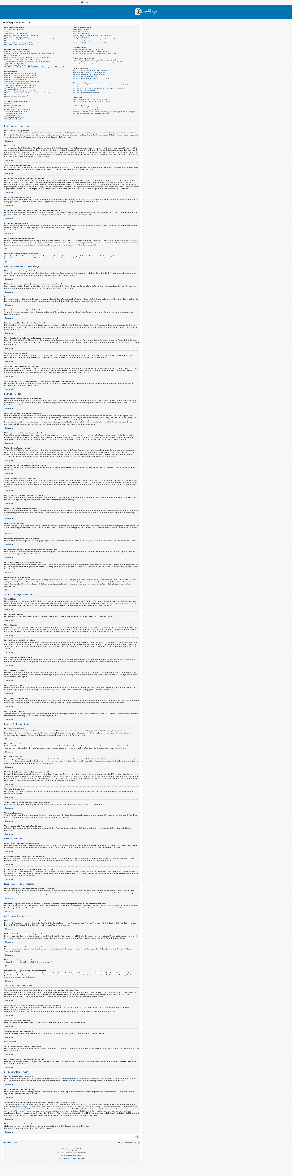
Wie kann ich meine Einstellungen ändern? (17, 51)
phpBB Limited (126, 327)
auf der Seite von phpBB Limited (70, 1081)
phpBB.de (7, 329)
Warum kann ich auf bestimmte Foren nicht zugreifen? (21, 85)
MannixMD (77, 1149)
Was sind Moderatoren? (80, 31)
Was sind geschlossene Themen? (14, 117)
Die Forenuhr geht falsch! (12, 55)
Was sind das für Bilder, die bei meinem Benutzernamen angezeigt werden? (27, 61)
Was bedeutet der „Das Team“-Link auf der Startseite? (89, 43)
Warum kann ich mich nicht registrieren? (16, 33)
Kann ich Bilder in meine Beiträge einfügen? (18, 109)
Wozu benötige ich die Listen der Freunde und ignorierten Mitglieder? (94, 60)
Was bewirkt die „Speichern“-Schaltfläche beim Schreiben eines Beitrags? (27, 93)
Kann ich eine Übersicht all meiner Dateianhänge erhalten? (91, 101)
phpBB (65, 1152)
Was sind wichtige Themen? (13, 115)
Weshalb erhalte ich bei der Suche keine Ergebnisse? (89, 72)
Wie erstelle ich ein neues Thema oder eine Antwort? (20, 73)
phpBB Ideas (98, 1092)
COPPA (113, 180)
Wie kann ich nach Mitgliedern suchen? (85, 76)
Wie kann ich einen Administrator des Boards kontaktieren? (91, 114)
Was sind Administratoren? (81, 29)
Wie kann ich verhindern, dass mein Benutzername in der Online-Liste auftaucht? (29, 53)
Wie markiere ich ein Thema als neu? (15, 97)
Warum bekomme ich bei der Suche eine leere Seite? (89, 74)
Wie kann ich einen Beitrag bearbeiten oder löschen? (20, 75)
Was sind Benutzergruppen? (82, 33)
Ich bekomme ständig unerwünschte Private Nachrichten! (90, 51)
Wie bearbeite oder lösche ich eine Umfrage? (18, 83)
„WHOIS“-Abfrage (21, 1107)
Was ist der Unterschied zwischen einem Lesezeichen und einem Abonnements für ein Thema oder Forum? (103, 86)
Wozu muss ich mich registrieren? (14, 29)
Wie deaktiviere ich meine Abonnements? (86, 93)
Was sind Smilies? (10, 107)
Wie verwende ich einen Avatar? (14, 63)
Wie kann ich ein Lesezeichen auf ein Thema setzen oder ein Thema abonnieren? (98, 89)
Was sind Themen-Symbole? (13, 119)
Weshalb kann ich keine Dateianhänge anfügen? (19, 87)
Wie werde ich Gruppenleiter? (82, 37)
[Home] (146, 11)
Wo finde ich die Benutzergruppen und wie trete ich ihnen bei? (92, 35)
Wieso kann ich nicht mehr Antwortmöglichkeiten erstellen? (22, 81)
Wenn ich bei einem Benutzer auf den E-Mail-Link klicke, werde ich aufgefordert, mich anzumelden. (35, 67)
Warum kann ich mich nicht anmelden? (16, 37)
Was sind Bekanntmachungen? (14, 113)
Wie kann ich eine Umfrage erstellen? (16, 79)
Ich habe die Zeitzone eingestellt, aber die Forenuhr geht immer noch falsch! (27, 57)
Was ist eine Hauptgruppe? (81, 41)
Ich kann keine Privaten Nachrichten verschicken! (88, 49)
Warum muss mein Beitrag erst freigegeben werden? (20, 95)
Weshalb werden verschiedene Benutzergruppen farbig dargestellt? (94, 39)
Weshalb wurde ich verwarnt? (13, 89)
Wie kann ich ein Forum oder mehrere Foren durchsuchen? (91, 70)
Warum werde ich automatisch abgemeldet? (18, 43)
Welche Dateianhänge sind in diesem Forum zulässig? (90, 99)
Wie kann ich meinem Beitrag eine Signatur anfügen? (20, 77)
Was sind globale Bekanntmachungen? (16, 111)
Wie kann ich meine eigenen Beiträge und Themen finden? (91, 78)
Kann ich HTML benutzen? (12, 105)
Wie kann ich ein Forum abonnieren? (84, 91)
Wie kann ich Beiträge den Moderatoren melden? (19, 91)
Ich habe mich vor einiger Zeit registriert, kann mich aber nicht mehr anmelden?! (29, 39)
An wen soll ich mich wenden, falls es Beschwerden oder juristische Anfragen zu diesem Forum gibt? (104, 112)
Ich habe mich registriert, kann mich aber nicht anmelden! (22, 35)
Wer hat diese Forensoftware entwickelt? (85, 108)
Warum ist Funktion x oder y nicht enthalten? (86, 110)
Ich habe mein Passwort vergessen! (15, 41)
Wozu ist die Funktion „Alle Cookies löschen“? (18, 45)
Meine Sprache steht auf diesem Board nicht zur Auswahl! (22, 59)
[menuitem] (127, 1143)
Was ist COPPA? (9, 31)
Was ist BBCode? (9, 103)
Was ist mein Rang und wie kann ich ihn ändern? (19, 65)
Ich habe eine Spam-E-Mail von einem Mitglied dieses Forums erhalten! (95, 53)
